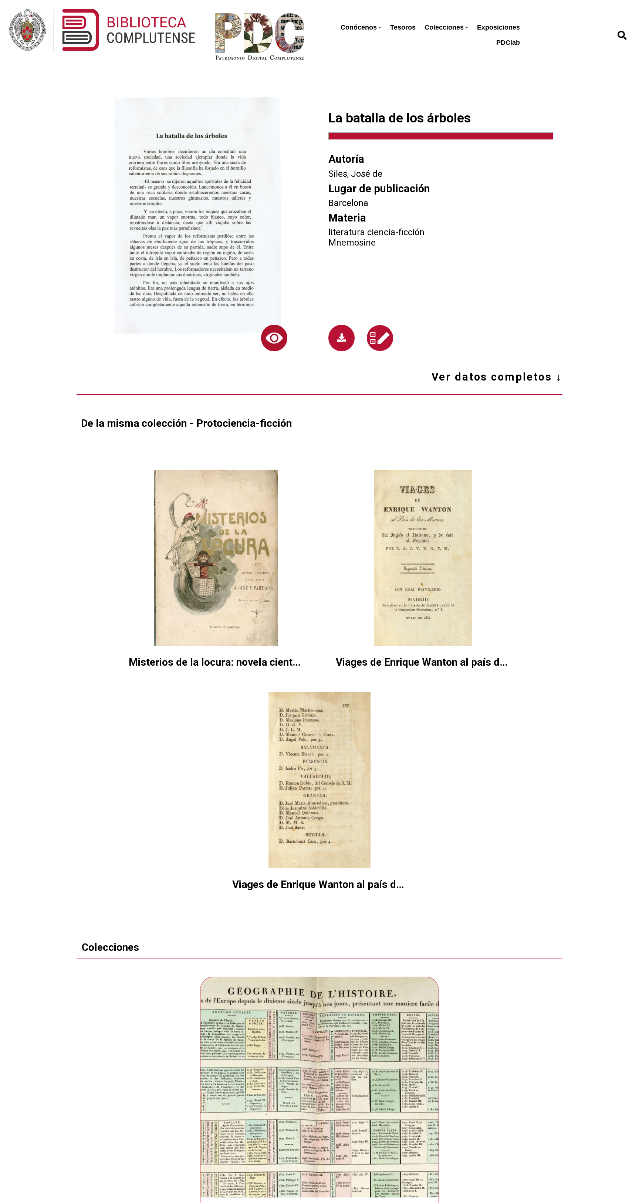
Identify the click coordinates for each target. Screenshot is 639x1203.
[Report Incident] (380, 338)
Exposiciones (498, 27)
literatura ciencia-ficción (376, 232)
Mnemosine (352, 242)
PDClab (508, 42)
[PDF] (341, 338)
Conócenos (359, 27)
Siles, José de (355, 174)
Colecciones (444, 27)
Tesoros (403, 27)
